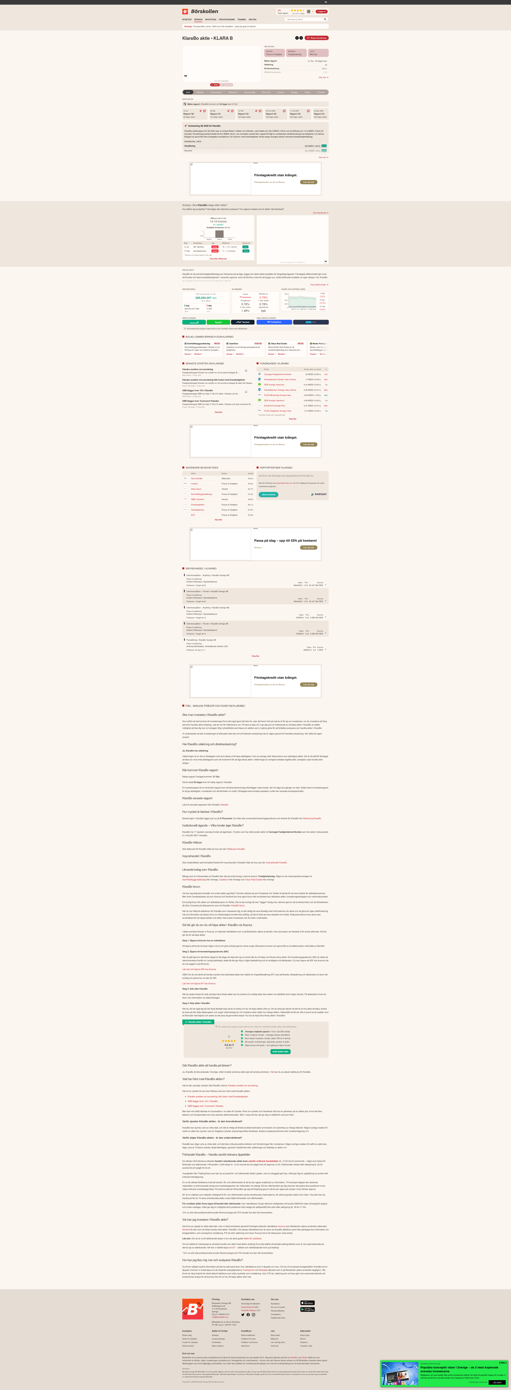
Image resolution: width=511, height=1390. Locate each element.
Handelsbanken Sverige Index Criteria (280, 389)
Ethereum (304, 1342)
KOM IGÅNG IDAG (280, 1051)
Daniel (304, 1357)
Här (272, 1071)
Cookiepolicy (276, 1314)
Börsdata (263, 1269)
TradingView (249, 1269)
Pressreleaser (216, 92)
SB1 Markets (198, 246)
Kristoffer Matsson (249, 1310)
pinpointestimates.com (283, 483)
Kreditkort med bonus (249, 1342)
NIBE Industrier (197, 499)
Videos (307, 92)
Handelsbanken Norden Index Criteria (280, 379)
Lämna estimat (268, 494)
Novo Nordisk (196, 478)
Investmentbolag (218, 1338)
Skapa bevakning (318, 38)
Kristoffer (294, 1357)
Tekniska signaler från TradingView (292, 262)
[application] (217, 235)
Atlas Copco (196, 488)
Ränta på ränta (188, 1346)
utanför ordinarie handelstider (263, 1161)
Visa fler (255, 656)
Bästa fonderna (218, 1346)
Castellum (223, 879)
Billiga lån (274, 1338)
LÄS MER (497, 1382)
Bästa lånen (275, 1335)
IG (233, 1247)
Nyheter (200, 92)
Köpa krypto (305, 1335)
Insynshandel (249, 92)
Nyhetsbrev (275, 1303)
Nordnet (197, 354)
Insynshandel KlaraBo (276, 862)
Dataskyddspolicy (278, 1310)
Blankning (266, 92)
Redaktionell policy (278, 1318)
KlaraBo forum (238, 905)
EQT (193, 514)
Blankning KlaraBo (312, 818)
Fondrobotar (216, 1342)
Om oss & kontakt (278, 1307)
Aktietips (215, 1335)
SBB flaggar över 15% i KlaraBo (203, 1101)
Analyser (281, 92)
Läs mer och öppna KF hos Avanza (198, 983)
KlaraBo (224, 804)
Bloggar (294, 92)
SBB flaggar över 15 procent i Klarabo (205, 1105)
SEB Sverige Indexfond (274, 400)
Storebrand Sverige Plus (274, 405)
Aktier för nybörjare (252, 1238)
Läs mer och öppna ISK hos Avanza (199, 969)
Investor (194, 483)
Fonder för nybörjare (190, 1342)
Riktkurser (233, 92)
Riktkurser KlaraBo (236, 848)
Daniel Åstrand (247, 1307)
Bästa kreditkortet (248, 1335)
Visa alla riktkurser (218, 258)
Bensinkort (245, 1346)
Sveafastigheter (197, 504)
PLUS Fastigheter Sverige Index (277, 410)
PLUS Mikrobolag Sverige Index (277, 395)
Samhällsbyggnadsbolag (201, 494)
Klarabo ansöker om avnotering (243, 1085)
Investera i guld (306, 1346)
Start (188, 92)
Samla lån (275, 1346)
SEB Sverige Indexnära (274, 384)
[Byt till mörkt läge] (311, 11)
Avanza (187, 354)
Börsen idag (186, 1335)
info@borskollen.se (220, 1317)
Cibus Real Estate (253, 879)
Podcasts (321, 92)
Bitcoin (303, 1338)
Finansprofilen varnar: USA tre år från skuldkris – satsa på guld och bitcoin (220, 26)
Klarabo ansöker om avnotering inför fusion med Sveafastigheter (218, 1096)
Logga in (322, 12)
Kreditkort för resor (248, 1338)
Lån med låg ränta (278, 1342)
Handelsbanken (199, 251)
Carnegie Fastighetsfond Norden (278, 374)
